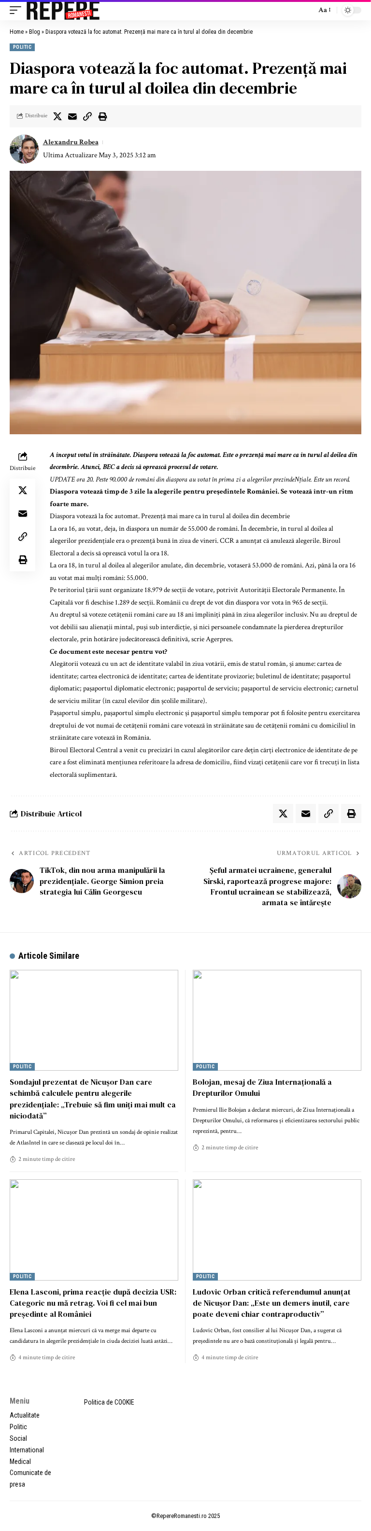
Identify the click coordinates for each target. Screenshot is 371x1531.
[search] (306, 10)
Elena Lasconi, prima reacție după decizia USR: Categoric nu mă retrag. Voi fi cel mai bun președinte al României (93, 1302)
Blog (34, 31)
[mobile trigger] (18, 10)
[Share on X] (57, 116)
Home (17, 31)
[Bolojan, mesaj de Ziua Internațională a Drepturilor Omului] (277, 1020)
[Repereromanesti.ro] (63, 10)
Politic (22, 47)
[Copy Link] (87, 116)
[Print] (102, 116)
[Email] (72, 116)
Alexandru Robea (71, 142)
